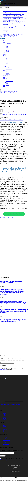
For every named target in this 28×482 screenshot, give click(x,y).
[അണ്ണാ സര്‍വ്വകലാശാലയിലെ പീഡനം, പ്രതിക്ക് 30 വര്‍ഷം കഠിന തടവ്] (9, 116)
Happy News (6, 85)
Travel (7, 67)
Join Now (2, 38)
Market (7, 79)
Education (5, 75)
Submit (16, 477)
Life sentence (15, 217)
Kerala (4, 54)
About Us (5, 30)
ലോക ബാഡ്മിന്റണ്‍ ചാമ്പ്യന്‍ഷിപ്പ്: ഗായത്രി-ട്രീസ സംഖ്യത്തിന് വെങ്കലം (13, 320)
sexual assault (22, 217)
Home (4, 40)
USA (7, 56)
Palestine (8, 61)
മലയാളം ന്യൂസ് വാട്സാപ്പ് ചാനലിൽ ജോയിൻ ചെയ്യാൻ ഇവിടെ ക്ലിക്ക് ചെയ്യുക (14, 169)
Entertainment (9, 69)
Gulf (4, 42)
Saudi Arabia (8, 44)
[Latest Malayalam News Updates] (8, 36)
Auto (4, 86)
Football (7, 71)
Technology (5, 82)
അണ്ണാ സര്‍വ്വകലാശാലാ (15, 123)
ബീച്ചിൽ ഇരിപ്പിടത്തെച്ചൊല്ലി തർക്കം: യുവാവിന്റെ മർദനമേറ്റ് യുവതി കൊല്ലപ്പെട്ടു (15, 19)
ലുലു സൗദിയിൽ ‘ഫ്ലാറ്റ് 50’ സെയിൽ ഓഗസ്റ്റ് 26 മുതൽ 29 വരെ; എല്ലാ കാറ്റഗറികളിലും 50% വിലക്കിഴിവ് (14, 23)
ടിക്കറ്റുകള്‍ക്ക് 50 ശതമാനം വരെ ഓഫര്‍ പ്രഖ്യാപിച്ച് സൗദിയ (11, 281)
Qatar (7, 47)
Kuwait (7, 50)
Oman (7, 48)
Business (5, 78)
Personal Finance (9, 81)
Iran (7, 62)
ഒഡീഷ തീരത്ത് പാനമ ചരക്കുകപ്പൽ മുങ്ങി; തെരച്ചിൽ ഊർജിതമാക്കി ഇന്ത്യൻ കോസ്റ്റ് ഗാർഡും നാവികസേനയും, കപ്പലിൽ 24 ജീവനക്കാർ (15, 15)
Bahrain (7, 51)
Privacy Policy (3, 369)
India (4, 52)
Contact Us (6, 31)
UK (6, 58)
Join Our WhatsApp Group (14, 214)
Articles (4, 65)
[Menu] (0, 89)
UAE (7, 46)
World (4, 55)
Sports (4, 70)
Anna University (4, 217)
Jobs (4, 77)
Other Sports (8, 74)
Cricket (7, 73)
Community (8, 43)
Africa (7, 59)
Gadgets (7, 83)
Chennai (10, 217)
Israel (7, 63)
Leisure (4, 66)
